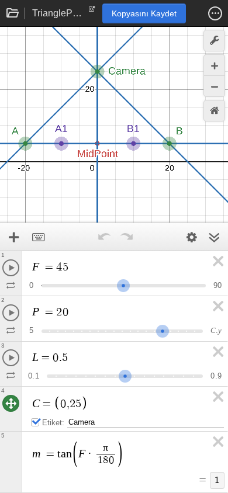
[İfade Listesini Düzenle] (191, 237)
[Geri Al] (104, 237)
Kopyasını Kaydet (144, 13)
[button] (215, 13)
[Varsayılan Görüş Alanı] (214, 110)
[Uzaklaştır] (214, 86)
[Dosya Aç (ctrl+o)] (13, 13)
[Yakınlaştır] (214, 65)
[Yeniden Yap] (126, 237)
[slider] (123, 284)
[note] (92, 12)
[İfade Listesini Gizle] (214, 237)
